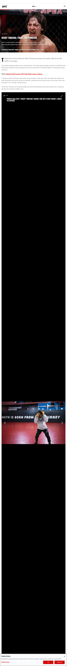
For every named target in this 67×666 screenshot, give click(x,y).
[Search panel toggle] (64, 6)
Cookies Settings (5, 662)
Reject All (59, 662)
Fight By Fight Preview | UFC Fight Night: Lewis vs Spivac (24, 74)
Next (62, 423)
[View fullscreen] (61, 95)
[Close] (64, 656)
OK (48, 662)
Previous (5, 423)
